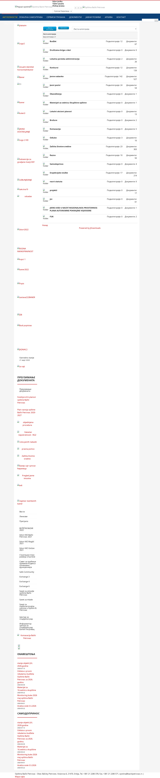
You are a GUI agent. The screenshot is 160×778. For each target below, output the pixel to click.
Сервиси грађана (56, 17)
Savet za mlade (26, 599)
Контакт (121, 17)
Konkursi (54, 67)
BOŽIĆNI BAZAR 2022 (26, 529)
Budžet (53, 41)
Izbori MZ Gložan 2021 (27, 549)
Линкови (23, 516)
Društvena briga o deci (60, 50)
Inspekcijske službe (59, 172)
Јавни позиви (93, 17)
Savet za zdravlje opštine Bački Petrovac (26, 593)
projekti (53, 190)
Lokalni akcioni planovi (61, 111)
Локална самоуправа (31, 17)
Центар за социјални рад (26, 618)
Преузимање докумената (25, 390)
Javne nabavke (56, 76)
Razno (53, 155)
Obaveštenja (56, 94)
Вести (22, 511)
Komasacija (55, 129)
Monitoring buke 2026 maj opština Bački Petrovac (27, 698)
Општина (9, 23)
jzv (51, 199)
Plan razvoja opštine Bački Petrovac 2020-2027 (26, 412)
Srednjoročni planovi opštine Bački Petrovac (26, 400)
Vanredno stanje (26, 359)
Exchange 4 (24, 581)
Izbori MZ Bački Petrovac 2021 (26, 536)
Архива (109, 17)
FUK (52, 216)
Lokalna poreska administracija (65, 59)
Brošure (53, 120)
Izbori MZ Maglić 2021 (26, 542)
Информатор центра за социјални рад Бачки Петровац (26, 626)
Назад (45, 225)
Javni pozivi (55, 85)
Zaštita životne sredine (60, 146)
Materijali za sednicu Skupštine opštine (68, 102)
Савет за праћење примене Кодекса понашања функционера (27, 564)
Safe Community (26, 572)
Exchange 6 (24, 586)
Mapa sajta (20, 776)
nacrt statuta (56, 181)
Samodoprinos (56, 164)
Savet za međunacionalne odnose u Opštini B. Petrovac (28, 607)
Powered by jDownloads (90, 228)
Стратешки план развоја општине (27, 556)
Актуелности (10, 17)
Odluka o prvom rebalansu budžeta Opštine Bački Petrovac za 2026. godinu (25, 677)
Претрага (23, 521)
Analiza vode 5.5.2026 (26, 706)
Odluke (53, 137)
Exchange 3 (24, 577)
